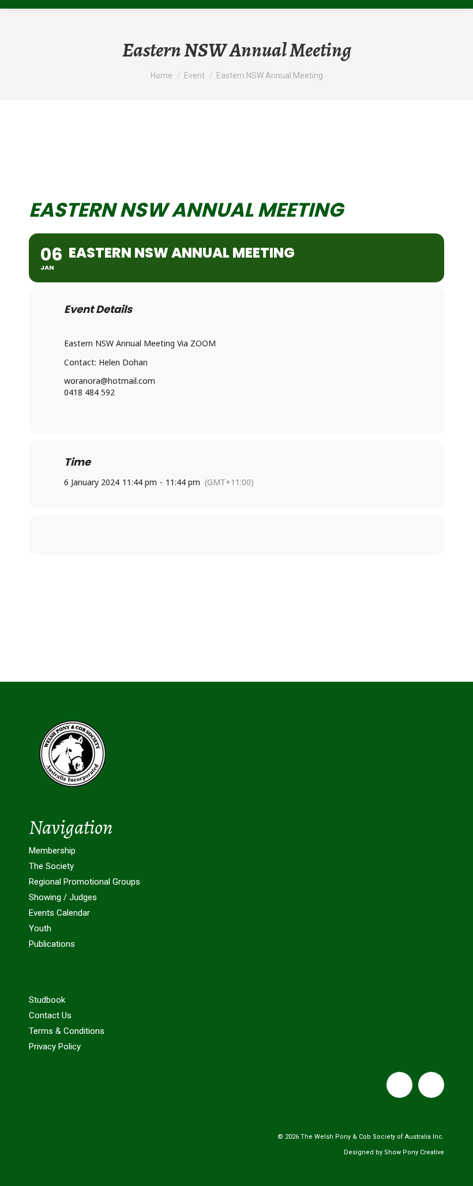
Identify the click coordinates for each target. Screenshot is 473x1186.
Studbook (47, 1000)
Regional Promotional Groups (84, 882)
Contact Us (50, 1015)
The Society (51, 866)
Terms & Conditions (66, 1031)
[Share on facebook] (207, 534)
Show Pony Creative (414, 1152)
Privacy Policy (55, 1046)
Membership (52, 850)
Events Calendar (59, 913)
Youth (40, 928)
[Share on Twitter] (236, 534)
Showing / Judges (63, 897)
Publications (52, 944)
